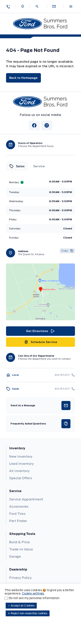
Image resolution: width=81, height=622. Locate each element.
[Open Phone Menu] (8, 6)
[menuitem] (40, 463)
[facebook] (34, 125)
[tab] (17, 166)
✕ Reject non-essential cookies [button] (27, 613)
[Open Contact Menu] (55, 6)
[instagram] (46, 125)
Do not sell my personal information (34, 598)
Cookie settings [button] (33, 593)
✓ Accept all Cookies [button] (21, 605)
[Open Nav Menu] (72, 6)
